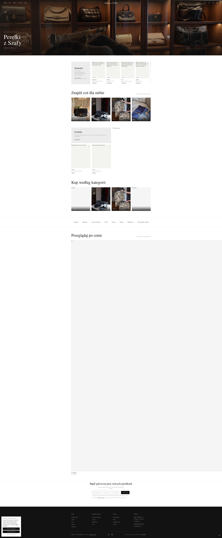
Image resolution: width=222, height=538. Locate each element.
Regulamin (73, 534)
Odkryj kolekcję (9, 47)
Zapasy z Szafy (111, 3)
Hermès (84, 222)
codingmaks (143, 534)
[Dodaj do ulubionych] (104, 63)
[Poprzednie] (92, 70)
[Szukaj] (205, 3)
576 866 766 (137, 521)
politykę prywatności (101, 497)
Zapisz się (125, 492)
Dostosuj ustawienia (11, 534)
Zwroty (93, 519)
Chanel (76, 222)
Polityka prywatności (80, 534)
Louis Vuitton (96, 222)
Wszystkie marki (143, 222)
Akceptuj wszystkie (11, 528)
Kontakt (114, 524)
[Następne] (150, 70)
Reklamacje (94, 522)
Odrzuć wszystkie (11, 531)
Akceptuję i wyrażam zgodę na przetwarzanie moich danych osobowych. (110, 497)
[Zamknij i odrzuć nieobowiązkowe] (19, 518)
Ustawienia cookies (92, 534)
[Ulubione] (213, 3)
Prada (121, 222)
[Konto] (209, 3)
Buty (10, 2)
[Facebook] (108, 534)
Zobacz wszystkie (78, 77)
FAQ (93, 524)
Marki (25, 2)
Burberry (130, 222)
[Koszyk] (217, 3)
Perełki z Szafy (74, 517)
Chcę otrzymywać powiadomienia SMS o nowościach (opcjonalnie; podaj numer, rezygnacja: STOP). (111, 495)
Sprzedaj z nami (116, 522)
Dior (106, 222)
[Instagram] (112, 534)
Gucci (114, 222)
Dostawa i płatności (96, 517)
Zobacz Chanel (77, 139)
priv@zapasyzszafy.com (139, 523)
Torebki (5, 2)
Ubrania (14, 2)
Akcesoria (20, 2)
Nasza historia (116, 517)
